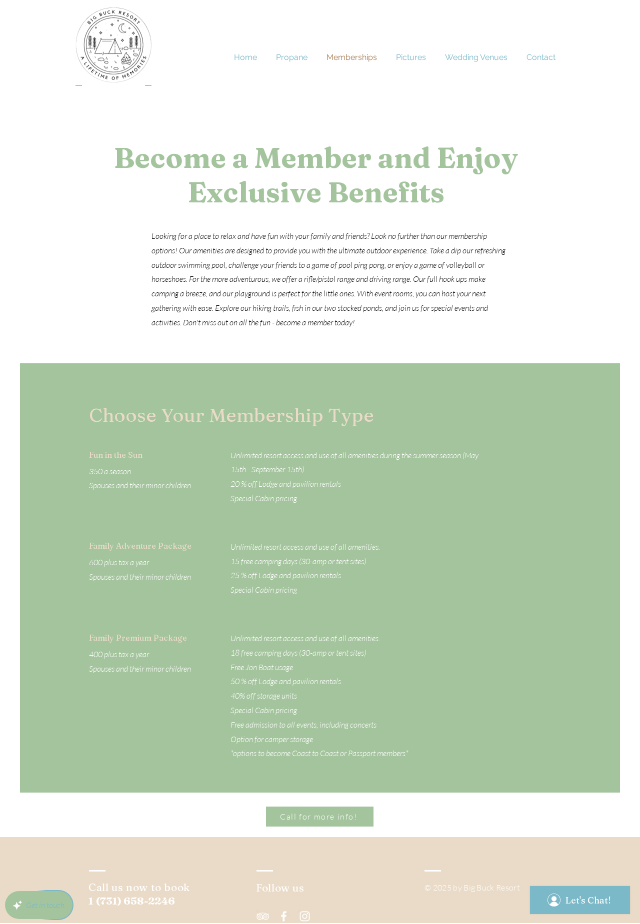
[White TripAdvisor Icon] (263, 916)
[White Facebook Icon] (283, 916)
